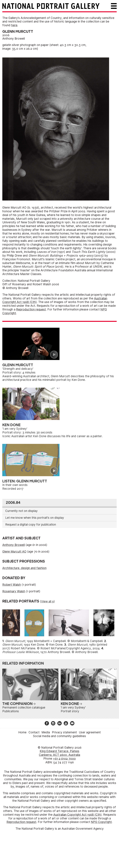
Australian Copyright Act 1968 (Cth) (77, 814)
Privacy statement (64, 732)
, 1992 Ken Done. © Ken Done (32, 644)
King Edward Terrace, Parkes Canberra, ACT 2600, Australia (59, 753)
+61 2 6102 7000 (64, 758)
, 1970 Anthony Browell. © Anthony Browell (50, 652)
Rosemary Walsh (13, 591)
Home (22, 732)
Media (46, 732)
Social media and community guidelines (59, 736)
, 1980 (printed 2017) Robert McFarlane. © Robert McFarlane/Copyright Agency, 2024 (54, 646)
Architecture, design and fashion (24, 568)
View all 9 (47, 601)
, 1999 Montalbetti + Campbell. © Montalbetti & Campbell (54, 641)
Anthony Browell (13, 38)
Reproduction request (31, 309)
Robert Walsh (11, 584)
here (14, 25)
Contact (34, 732)
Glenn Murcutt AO (14, 551)
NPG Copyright (101, 822)
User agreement (90, 732)
